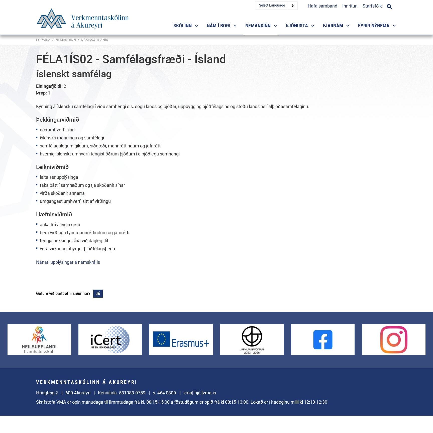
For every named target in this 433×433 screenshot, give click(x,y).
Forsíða (43, 40)
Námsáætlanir (94, 40)
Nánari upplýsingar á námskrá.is (68, 262)
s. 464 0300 (164, 392)
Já (98, 293)
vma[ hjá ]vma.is (199, 392)
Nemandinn (65, 40)
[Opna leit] (389, 5)
